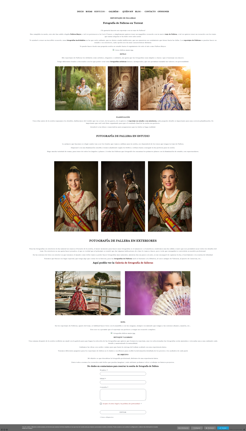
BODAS (89, 12)
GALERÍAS (113, 12)
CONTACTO (150, 12)
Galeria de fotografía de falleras (134, 262)
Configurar (197, 428)
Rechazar (210, 428)
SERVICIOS (99, 12)
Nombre (104, 370)
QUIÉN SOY (127, 12)
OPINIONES (163, 12)
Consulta (104, 387)
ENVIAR (123, 412)
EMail (103, 379)
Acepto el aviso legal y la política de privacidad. (121, 404)
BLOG (138, 12)
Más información (183, 428)
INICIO (80, 12)
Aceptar (223, 428)
